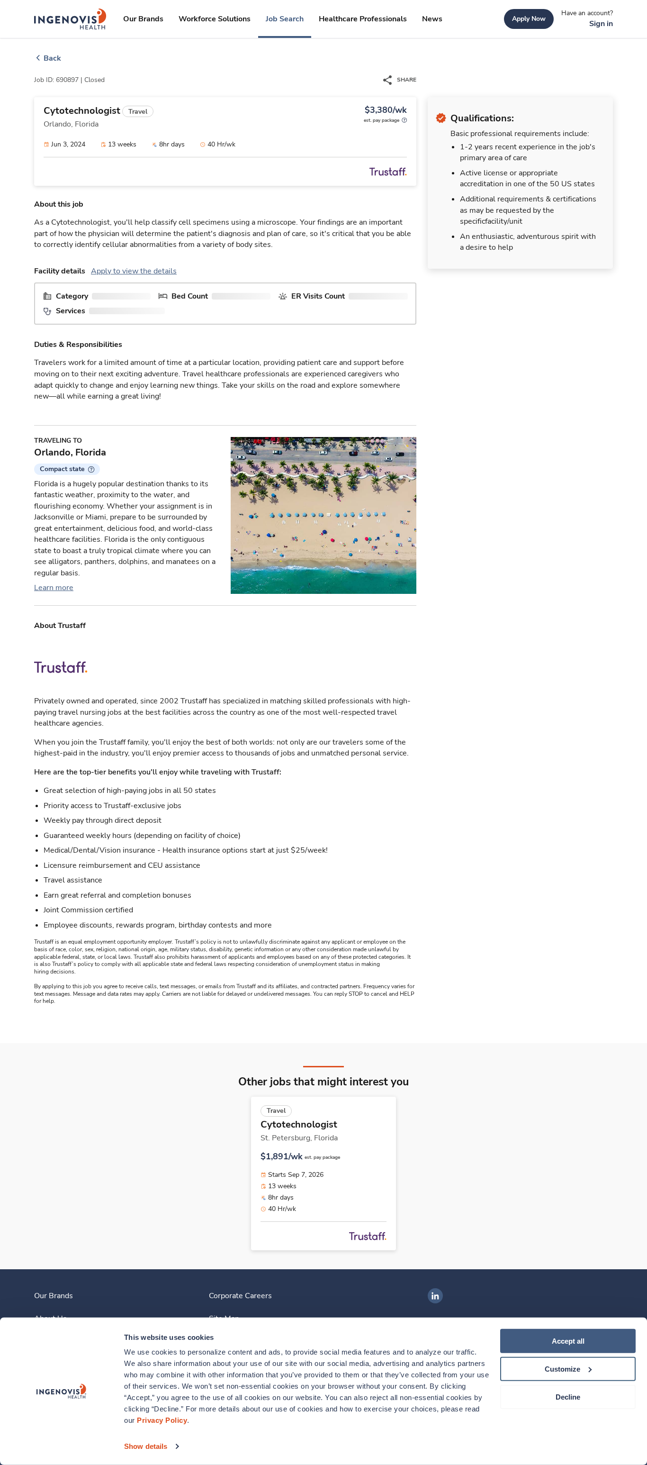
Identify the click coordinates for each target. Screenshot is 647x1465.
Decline (568, 1396)
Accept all (568, 1341)
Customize (562, 1369)
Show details (145, 1446)
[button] (67, 469)
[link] (70, 19)
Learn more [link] (53, 587)
